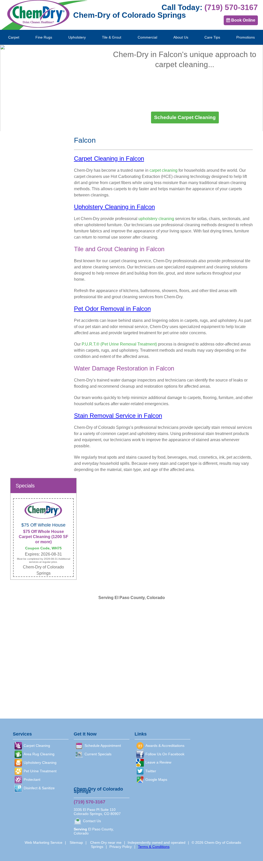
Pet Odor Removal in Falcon (112, 308)
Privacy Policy (120, 847)
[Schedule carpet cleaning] (185, 117)
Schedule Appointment (102, 746)
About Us (180, 37)
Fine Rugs (43, 37)
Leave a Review (158, 762)
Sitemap (76, 842)
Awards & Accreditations (164, 746)
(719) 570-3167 (231, 7)
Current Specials (97, 754)
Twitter (150, 771)
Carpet (13, 37)
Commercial (147, 37)
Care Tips (212, 37)
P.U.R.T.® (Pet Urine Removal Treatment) (119, 344)
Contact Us (92, 821)
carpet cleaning (181, 64)
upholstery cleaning (156, 218)
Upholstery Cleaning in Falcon (114, 206)
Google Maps (156, 779)
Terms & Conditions (154, 847)
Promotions (245, 37)
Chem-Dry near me (105, 842)
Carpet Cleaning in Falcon (109, 158)
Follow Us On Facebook (164, 754)
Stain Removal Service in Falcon (118, 415)
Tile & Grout (111, 37)
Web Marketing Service (43, 842)
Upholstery (77, 37)
